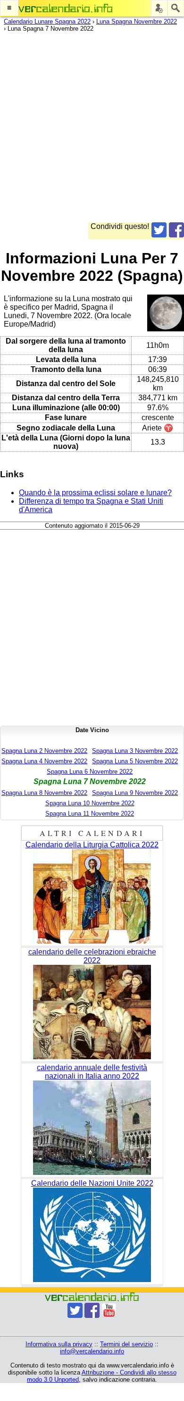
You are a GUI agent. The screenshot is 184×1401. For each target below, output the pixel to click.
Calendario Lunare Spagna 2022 (47, 21)
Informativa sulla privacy (58, 1344)
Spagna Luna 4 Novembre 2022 (44, 761)
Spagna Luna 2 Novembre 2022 (44, 750)
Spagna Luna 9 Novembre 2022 (135, 792)
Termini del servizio (126, 1344)
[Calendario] (65, 8)
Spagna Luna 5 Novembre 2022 (135, 761)
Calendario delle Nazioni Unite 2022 (92, 1183)
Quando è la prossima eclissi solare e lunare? (95, 493)
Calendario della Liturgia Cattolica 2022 (92, 845)
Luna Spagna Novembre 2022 (136, 21)
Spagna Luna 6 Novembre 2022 (90, 771)
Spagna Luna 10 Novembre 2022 (89, 803)
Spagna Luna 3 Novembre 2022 (135, 750)
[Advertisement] (92, 130)
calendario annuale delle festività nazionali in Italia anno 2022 (92, 1071)
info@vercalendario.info (92, 1351)
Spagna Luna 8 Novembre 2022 (44, 792)
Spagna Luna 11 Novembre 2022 (89, 813)
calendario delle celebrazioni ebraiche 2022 (92, 956)
